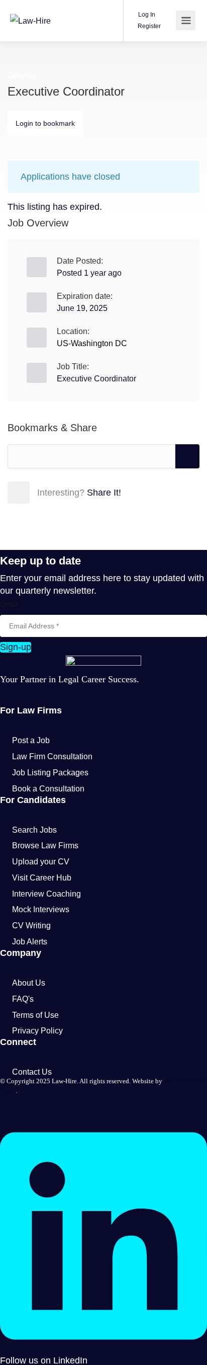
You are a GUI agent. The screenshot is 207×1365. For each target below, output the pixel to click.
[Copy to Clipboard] (187, 456)
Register (148, 26)
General (22, 75)
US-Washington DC (92, 343)
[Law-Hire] (30, 7)
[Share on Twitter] (63, 492)
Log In (146, 14)
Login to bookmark (45, 123)
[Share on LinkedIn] (85, 492)
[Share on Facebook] (41, 492)
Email (9, 604)
